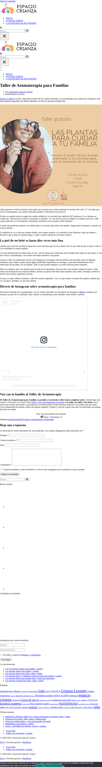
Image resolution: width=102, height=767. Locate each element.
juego (74, 700)
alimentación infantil (10, 691)
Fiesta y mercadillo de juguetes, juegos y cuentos (25, 726)
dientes (32, 696)
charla (47, 691)
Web (2, 445)
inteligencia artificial (46, 700)
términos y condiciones (31, 655)
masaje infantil (54, 704)
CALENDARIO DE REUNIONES (21, 23)
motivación (94, 704)
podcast (33, 707)
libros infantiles (36, 704)
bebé (21, 419)
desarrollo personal (22, 696)
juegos (78, 700)
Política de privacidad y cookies (19, 733)
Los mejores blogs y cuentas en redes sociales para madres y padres (33, 676)
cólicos (13, 696)
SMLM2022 (79, 707)
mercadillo (81, 704)
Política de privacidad (53, 766)
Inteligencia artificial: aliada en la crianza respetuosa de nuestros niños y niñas (37, 716)
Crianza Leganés (30, 419)
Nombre (4, 435)
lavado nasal (25, 704)
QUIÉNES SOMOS (14, 21)
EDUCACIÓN (61, 695)
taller (52, 419)
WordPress (26, 742)
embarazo (73, 695)
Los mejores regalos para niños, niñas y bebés (24, 681)
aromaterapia (13, 419)
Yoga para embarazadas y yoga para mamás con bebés (28, 721)
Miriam (82, 292)
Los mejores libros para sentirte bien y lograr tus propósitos (30, 678)
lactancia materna (10, 703)
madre (46, 703)
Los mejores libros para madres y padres (22, 671)
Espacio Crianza (7, 99)
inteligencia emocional (62, 700)
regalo (60, 707)
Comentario (5, 465)
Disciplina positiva (44, 695)
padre (2, 707)
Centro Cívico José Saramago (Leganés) (47, 402)
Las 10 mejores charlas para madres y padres (24, 669)
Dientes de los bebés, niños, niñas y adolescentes (25, 719)
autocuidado (33, 691)
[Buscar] (1, 28)
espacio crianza (43, 419)
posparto (53, 707)
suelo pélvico (88, 707)
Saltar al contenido (8, 1)
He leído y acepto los (22, 655)
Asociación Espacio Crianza (20, 92)
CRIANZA (55, 691)
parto (7, 707)
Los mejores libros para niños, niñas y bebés (23, 673)
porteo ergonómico (44, 707)
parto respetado (15, 707)
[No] (63, 766)
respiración (66, 707)
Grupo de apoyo (30, 699)
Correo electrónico (8, 440)
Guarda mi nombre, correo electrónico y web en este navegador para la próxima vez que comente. (44, 469)
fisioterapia (16, 700)
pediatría (25, 707)
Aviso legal (10, 731)
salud (73, 707)
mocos (87, 704)
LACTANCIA (92, 700)
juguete (83, 700)
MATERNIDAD (68, 703)
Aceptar (39, 766)
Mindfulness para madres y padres (19, 724)
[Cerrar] (4, 36)
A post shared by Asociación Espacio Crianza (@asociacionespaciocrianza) (43, 386)
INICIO (9, 18)
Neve (2, 742)
